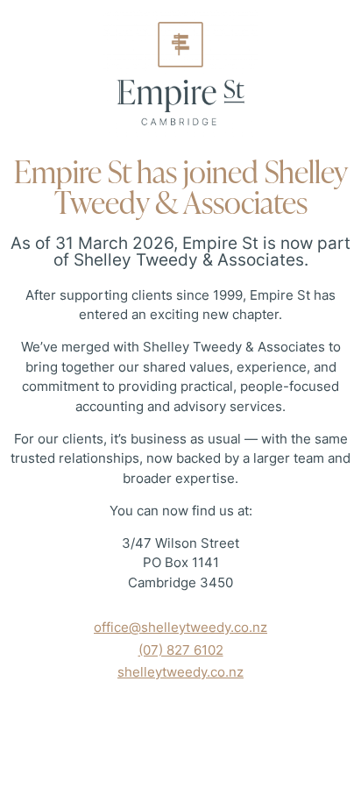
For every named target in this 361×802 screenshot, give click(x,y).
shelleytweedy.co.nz (180, 672)
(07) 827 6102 (180, 650)
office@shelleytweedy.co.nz (180, 627)
